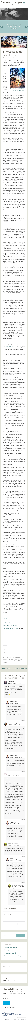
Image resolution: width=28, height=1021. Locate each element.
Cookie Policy (4, 1015)
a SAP (11, 362)
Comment (21, 923)
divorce (20, 659)
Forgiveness (17, 657)
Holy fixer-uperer (5, 668)
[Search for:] (9, 935)
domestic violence (10, 346)
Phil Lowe (15, 57)
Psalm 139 (5, 619)
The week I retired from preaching (12, 956)
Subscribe (6, 1003)
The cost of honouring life (10, 947)
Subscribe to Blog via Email (13, 989)
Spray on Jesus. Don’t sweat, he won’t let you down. (14, 26)
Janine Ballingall (12, 774)
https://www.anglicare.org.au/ (10, 625)
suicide (14, 660)
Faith (13, 657)
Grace (23, 657)
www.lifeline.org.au (7, 622)
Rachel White (11, 723)
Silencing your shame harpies (11, 950)
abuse (12, 659)
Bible (5, 657)
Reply (24, 699)
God (21, 657)
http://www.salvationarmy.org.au (10, 628)
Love (6, 659)
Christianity (9, 657)
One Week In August (12, 2)
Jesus (4, 659)
